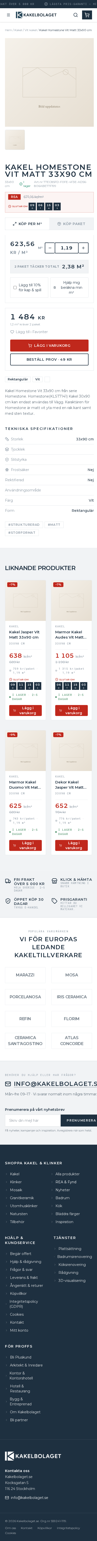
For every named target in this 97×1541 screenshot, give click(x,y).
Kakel (18, 30)
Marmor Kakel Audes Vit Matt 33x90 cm (69, 635)
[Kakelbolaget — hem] (33, 1456)
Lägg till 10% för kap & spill (30, 287)
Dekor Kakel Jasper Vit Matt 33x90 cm (69, 785)
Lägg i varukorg (52, 345)
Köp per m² (30, 224)
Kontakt (27, 1528)
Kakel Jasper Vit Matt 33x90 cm (24, 635)
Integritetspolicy (68, 1528)
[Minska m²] (50, 247)
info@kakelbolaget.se (29, 1497)
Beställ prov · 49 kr (49, 359)
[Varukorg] (87, 14)
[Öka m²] (84, 247)
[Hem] (36, 15)
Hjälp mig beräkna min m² (71, 287)
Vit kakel (31, 30)
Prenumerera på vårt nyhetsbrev (35, 1109)
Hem (8, 30)
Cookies (10, 1533)
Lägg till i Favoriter (32, 332)
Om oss (10, 1528)
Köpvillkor (45, 1528)
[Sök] (75, 14)
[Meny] (8, 14)
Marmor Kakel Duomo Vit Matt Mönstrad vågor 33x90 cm (24, 785)
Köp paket (74, 224)
